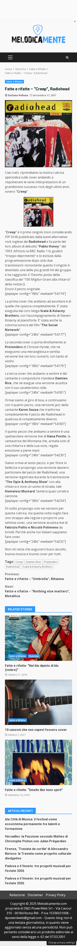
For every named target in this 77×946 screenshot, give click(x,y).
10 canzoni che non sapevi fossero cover (38, 702)
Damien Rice (33, 562)
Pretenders (51, 562)
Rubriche (34, 656)
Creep (19, 562)
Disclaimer (35, 895)
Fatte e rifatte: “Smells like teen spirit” (38, 762)
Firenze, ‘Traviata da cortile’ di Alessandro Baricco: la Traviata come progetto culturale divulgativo (38, 853)
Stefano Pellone (18, 95)
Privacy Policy (56, 895)
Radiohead (12, 566)
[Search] (67, 57)
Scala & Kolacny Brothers (38, 566)
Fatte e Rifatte (14, 81)
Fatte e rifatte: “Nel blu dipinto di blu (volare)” (38, 638)
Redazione (17, 895)
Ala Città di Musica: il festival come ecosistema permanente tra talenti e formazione (32, 824)
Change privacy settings (61, 942)
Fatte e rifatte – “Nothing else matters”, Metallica (37, 591)
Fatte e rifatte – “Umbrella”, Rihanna (34, 576)
